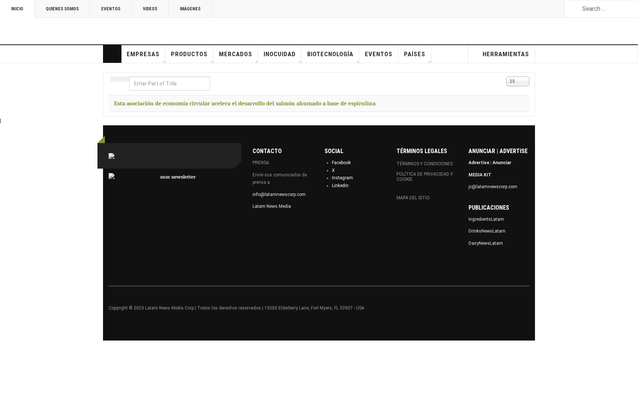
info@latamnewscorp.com (279, 194)
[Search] (115, 79)
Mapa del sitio (413, 197)
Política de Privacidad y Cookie (425, 177)
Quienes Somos (62, 8)
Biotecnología (330, 54)
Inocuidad (280, 54)
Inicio (17, 8)
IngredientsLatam (486, 219)
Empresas (143, 54)
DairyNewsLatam (486, 243)
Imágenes (190, 8)
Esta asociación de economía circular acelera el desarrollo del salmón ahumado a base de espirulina (244, 103)
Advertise (479, 162)
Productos (189, 54)
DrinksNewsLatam (487, 231)
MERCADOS (235, 54)
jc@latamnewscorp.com (493, 186)
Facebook (341, 162)
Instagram (342, 177)
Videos (150, 8)
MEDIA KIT (480, 174)
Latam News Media (272, 206)
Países (414, 54)
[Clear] (124, 79)
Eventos (110, 8)
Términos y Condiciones (425, 163)
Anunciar (502, 162)
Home (112, 54)
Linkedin (340, 185)
